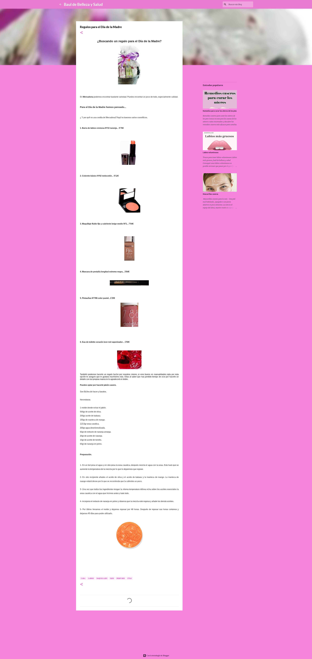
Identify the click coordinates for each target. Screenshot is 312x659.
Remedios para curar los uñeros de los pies (220, 111)
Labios (91, 578)
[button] (81, 32)
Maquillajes (102, 578)
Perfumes (121, 578)
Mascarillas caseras (210, 194)
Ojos (112, 578)
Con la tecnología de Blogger (157, 655)
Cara (83, 578)
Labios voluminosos (210, 152)
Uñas (129, 578)
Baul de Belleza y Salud (83, 4)
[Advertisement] (129, 631)
